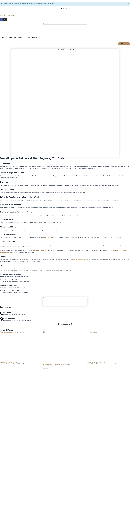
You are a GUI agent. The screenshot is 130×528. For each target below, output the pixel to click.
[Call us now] (1, 313)
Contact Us (35, 37)
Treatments (9, 37)
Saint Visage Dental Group (10, 15)
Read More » (2, 366)
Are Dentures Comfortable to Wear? (10, 362)
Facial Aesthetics (18, 37)
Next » (7, 370)
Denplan (28, 37)
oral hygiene (12, 230)
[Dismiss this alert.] (128, 3)
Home (2, 37)
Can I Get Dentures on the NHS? (96, 362)
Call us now (7, 313)
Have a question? (65, 324)
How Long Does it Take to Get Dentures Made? (57, 364)
